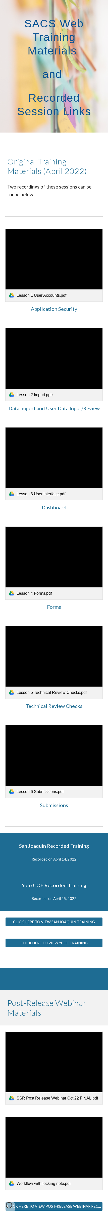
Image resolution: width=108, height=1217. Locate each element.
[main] (54, 66)
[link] (54, 265)
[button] (9, 1207)
